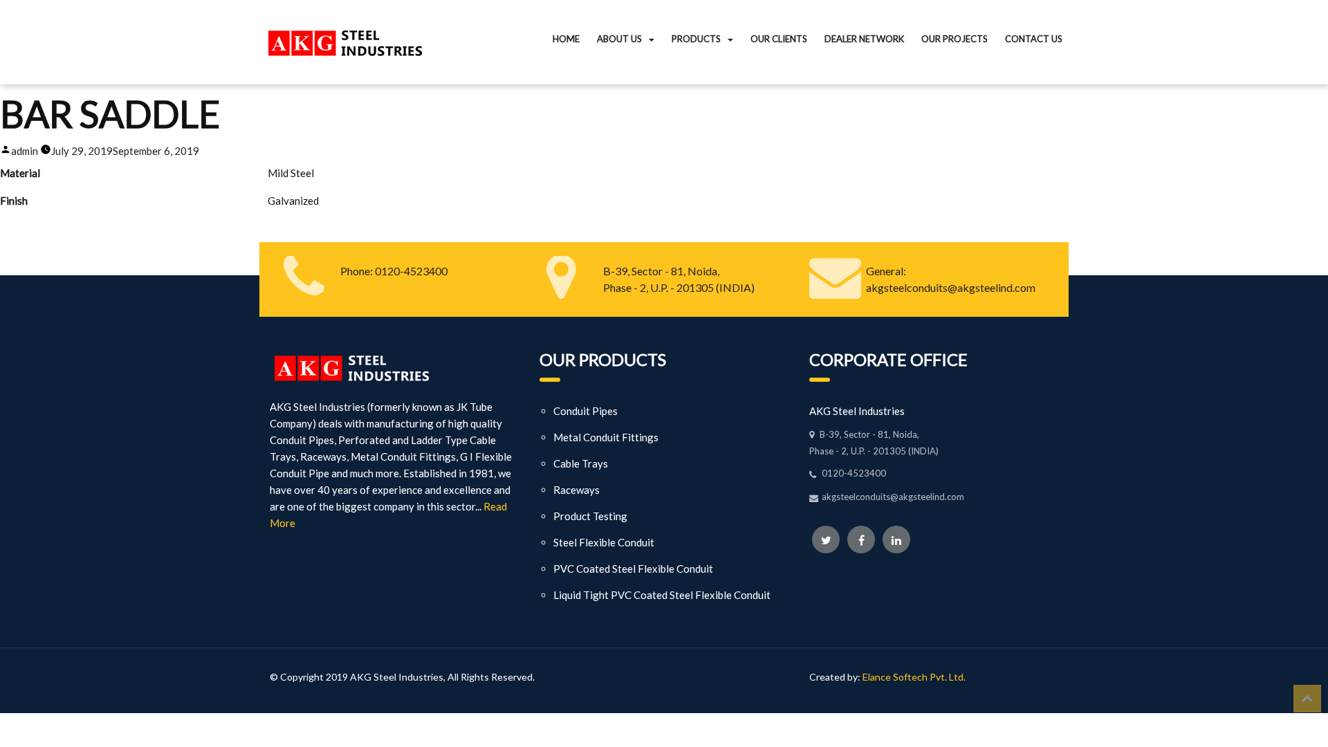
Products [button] (696, 38)
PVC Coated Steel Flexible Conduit (633, 568)
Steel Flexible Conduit (603, 542)
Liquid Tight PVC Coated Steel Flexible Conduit (662, 595)
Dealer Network (864, 38)
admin (24, 151)
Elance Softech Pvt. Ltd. (914, 677)
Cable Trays (580, 463)
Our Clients (778, 38)
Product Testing (590, 516)
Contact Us (1033, 38)
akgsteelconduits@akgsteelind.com (950, 287)
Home (566, 38)
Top (1307, 698)
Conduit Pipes (585, 411)
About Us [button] (619, 38)
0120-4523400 (410, 270)
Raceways (576, 489)
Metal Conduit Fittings (605, 437)
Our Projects (954, 38)
